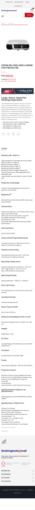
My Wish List (18, 2)
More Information (8, 427)
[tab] (17, 148)
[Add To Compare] (8, 134)
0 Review (3, 72)
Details (4, 148)
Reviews (4, 431)
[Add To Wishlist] (3, 134)
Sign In (27, 2)
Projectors (11, 23)
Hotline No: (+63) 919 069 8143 (12, 463)
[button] (14, 62)
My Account (9, 2)
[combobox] (20, 15)
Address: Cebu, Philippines (26, 463)
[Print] (13, 134)
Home (3, 23)
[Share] (18, 134)
